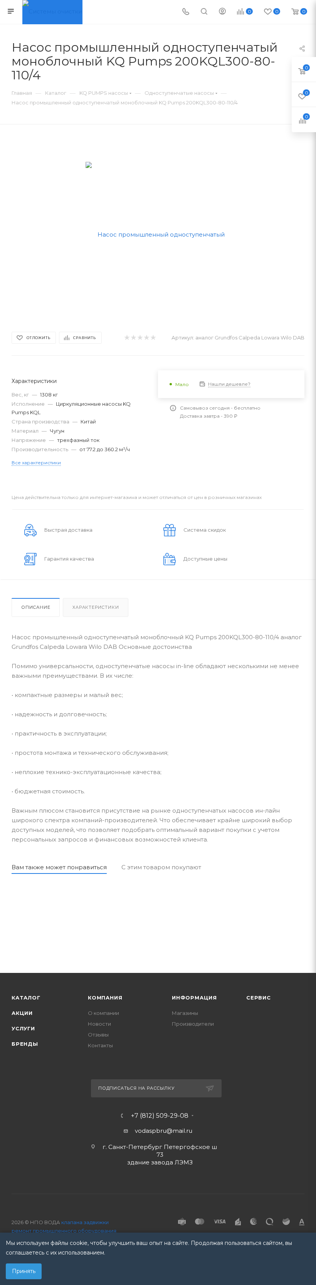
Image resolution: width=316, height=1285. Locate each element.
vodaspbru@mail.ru (163, 1130)
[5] (153, 338)
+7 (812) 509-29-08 (159, 1116)
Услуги (23, 1028)
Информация (194, 997)
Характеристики (95, 607)
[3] (139, 338)
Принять (23, 1271)
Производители (193, 1024)
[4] (146, 338)
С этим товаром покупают (161, 867)
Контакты (100, 1045)
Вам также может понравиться (59, 867)
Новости (99, 1024)
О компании (103, 1013)
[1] (126, 338)
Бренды (25, 1044)
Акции (22, 1013)
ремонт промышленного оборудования (64, 1231)
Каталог (26, 997)
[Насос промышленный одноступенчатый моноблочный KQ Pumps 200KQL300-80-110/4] (158, 233)
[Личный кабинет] (222, 12)
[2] (133, 338)
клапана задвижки (85, 1222)
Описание (35, 607)
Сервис (258, 997)
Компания (105, 997)
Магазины (185, 1013)
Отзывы (98, 1034)
